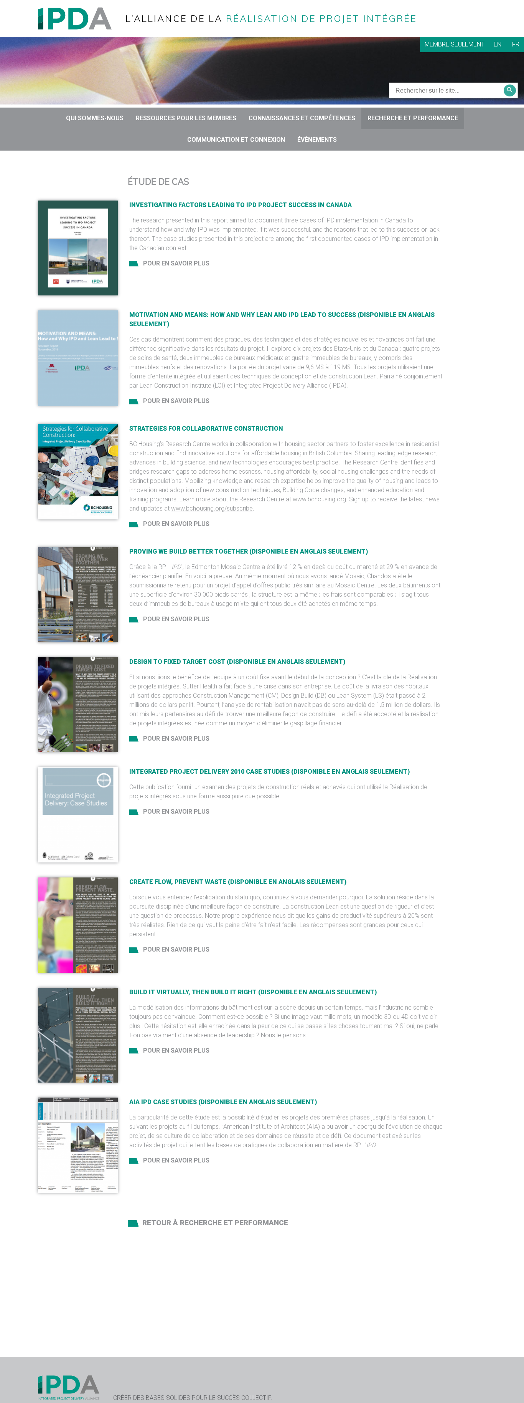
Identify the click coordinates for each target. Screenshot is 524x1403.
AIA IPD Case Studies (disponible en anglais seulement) (223, 1102)
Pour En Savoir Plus (175, 263)
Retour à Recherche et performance (215, 1222)
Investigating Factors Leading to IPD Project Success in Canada (240, 205)
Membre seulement (454, 44)
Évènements (317, 139)
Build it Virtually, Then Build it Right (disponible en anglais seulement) (253, 992)
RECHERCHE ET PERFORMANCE (412, 118)
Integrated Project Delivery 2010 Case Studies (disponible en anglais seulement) (269, 771)
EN (497, 44)
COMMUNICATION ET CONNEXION (236, 139)
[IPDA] (81, 18)
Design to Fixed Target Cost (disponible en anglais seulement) (237, 661)
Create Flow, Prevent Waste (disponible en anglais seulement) (237, 882)
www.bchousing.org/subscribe (212, 508)
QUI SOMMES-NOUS (95, 118)
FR (515, 44)
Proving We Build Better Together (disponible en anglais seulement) (248, 551)
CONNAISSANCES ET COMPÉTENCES (302, 118)
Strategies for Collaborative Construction (206, 428)
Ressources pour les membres (186, 118)
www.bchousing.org (319, 499)
